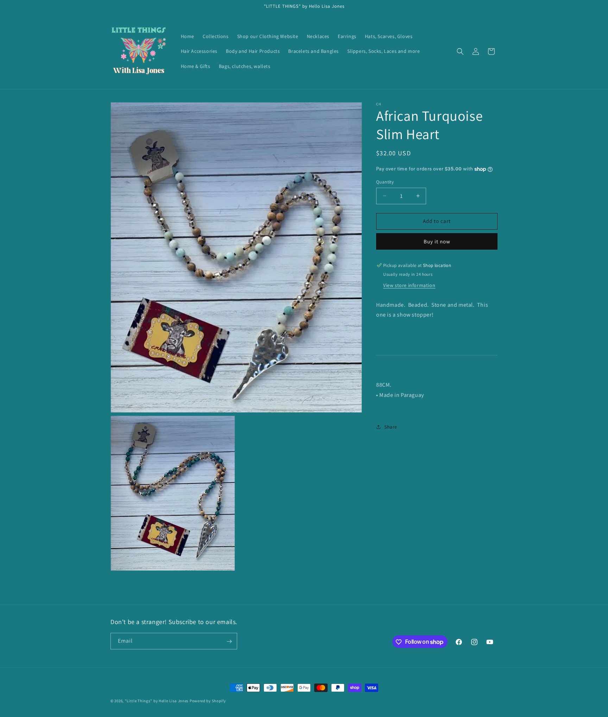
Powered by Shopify (208, 700)
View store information (409, 285)
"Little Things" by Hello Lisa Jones (157, 700)
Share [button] (390, 427)
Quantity (385, 182)
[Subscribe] (229, 641)
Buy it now (437, 241)
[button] (460, 51)
